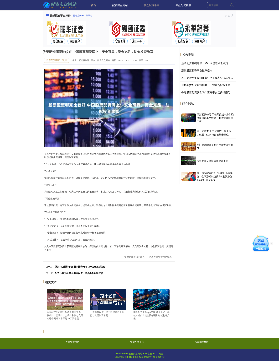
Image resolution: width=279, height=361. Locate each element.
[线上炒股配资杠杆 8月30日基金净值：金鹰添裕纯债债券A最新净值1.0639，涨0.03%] (188, 176)
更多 (228, 16)
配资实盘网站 (120, 5)
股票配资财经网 (147, 356)
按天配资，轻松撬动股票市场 (212, 160)
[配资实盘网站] (60, 4)
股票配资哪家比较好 (56, 60)
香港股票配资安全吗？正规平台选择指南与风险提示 (211, 92)
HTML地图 (157, 353)
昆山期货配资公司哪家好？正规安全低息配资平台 (209, 78)
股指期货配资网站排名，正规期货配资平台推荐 (208, 85)
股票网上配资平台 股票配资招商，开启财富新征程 (80, 266)
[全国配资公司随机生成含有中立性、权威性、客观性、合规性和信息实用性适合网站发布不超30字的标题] (65, 299)
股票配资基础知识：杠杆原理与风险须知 (204, 63)
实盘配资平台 (151, 5)
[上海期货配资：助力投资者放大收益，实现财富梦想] (108, 299)
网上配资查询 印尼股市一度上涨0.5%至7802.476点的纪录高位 (214, 132)
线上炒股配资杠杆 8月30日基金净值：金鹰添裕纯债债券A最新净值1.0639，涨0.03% (215, 176)
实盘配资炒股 (183, 5)
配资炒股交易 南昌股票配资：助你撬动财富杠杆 (79, 273)
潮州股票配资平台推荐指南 (196, 70)
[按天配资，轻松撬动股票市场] (188, 160)
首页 (93, 5)
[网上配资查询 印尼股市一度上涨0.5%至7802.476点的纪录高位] (188, 132)
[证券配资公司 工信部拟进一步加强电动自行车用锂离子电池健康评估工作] (188, 117)
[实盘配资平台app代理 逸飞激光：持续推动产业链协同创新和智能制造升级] (151, 299)
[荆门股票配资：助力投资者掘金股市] (188, 146)
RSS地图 (147, 353)
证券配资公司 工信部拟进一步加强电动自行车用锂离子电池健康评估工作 (215, 118)
